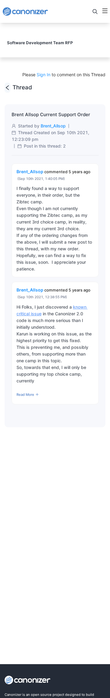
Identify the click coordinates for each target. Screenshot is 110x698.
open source (41, 695)
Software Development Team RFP (40, 42)
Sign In (43, 74)
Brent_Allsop (53, 125)
